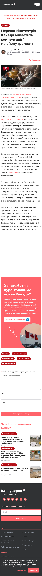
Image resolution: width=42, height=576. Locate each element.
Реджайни (6, 119)
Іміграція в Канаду (8, 536)
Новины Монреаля (8, 363)
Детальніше (21, 570)
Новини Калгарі (7, 359)
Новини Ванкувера (19, 354)
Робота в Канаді (28, 532)
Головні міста (27, 545)
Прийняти (33, 570)
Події (24, 549)
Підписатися (21, 519)
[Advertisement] (21, 252)
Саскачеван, (17, 119)
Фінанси (5, 25)
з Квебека (13, 172)
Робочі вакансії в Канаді (10, 547)
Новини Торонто (23, 359)
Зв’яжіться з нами (8, 557)
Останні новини (7, 532)
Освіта (24, 536)
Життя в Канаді (28, 541)
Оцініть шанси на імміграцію (7, 542)
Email (4, 402)
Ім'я (3, 394)
